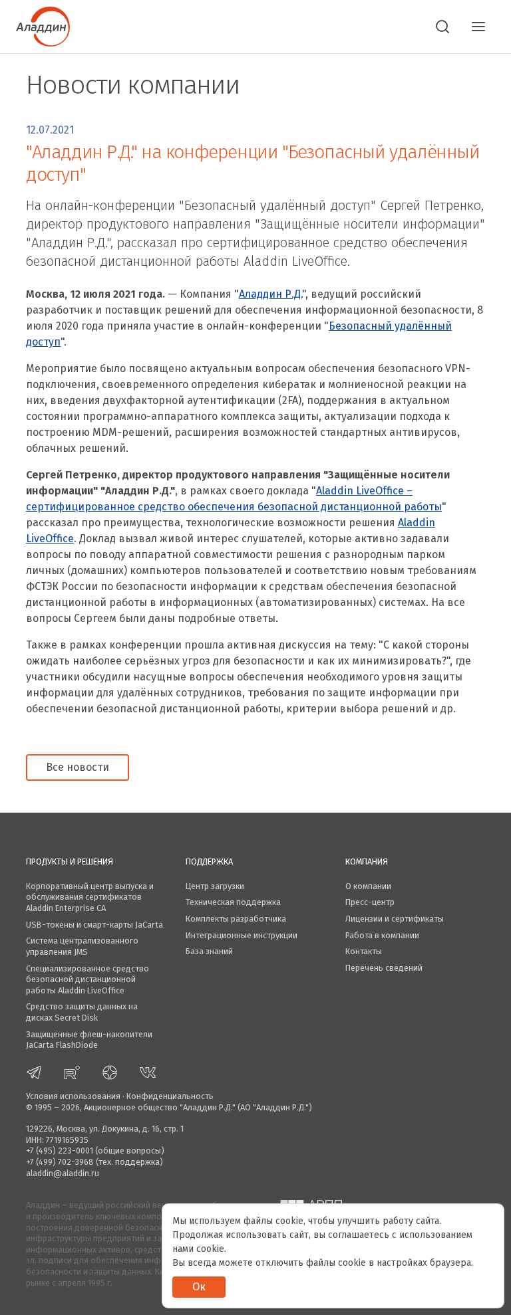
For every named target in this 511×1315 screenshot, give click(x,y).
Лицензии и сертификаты (394, 919)
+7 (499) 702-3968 (60, 1162)
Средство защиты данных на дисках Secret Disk (82, 1012)
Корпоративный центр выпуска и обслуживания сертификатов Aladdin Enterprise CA (90, 897)
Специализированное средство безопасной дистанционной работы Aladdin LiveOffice (87, 979)
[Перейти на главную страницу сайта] (43, 25)
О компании (368, 886)
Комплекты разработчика (236, 919)
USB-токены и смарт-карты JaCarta (94, 925)
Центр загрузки (215, 886)
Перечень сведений (384, 968)
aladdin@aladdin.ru (62, 1173)
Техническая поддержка (233, 902)
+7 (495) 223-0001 (59, 1151)
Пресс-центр (370, 902)
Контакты (363, 951)
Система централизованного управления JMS (82, 946)
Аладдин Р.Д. (270, 294)
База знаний (209, 951)
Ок (199, 1286)
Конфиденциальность (170, 1096)
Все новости (77, 767)
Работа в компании (382, 935)
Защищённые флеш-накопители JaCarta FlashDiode (89, 1040)
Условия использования (73, 1096)
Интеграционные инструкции (241, 935)
